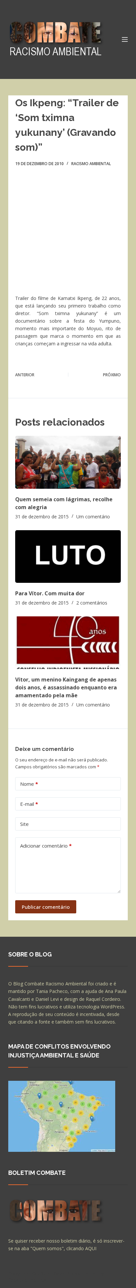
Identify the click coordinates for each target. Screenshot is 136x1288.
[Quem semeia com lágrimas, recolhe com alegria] (68, 462)
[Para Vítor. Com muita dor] (68, 556)
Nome (29, 783)
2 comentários (91, 603)
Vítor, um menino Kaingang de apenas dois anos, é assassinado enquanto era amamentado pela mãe (66, 687)
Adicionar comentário (46, 845)
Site (24, 824)
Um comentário (93, 516)
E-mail (29, 804)
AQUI (90, 1248)
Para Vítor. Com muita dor (50, 593)
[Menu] (125, 39)
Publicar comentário (46, 907)
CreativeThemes (27, 1279)
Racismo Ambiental (91, 163)
